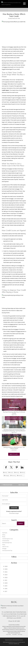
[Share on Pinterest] (17, 467)
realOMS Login (16, 643)
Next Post (22, 485)
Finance (11, 472)
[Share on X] (11, 467)
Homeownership (5, 540)
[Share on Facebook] (6, 467)
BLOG (14, 602)
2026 (6, 566)
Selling (3, 534)
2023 (6, 574)
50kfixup (23, 472)
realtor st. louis (5, 546)
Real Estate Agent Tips (7, 542)
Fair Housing (20, 634)
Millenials (20, 475)
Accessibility (14, 634)
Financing (13, 475)
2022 (6, 577)
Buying (3, 536)
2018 (6, 588)
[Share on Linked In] (22, 467)
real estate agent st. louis (7, 538)
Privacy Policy (8, 634)
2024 (6, 572)
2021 (6, 580)
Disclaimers (11, 643)
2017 (6, 591)
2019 (6, 586)
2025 (6, 569)
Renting (17, 472)
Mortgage (7, 475)
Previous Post (7, 485)
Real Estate (4, 532)
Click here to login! (14, 513)
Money (5, 472)
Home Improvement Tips (7, 550)
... (23, 475)
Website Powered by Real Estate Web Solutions (14, 639)
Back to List (14, 454)
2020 (6, 583)
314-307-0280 (16, 621)
